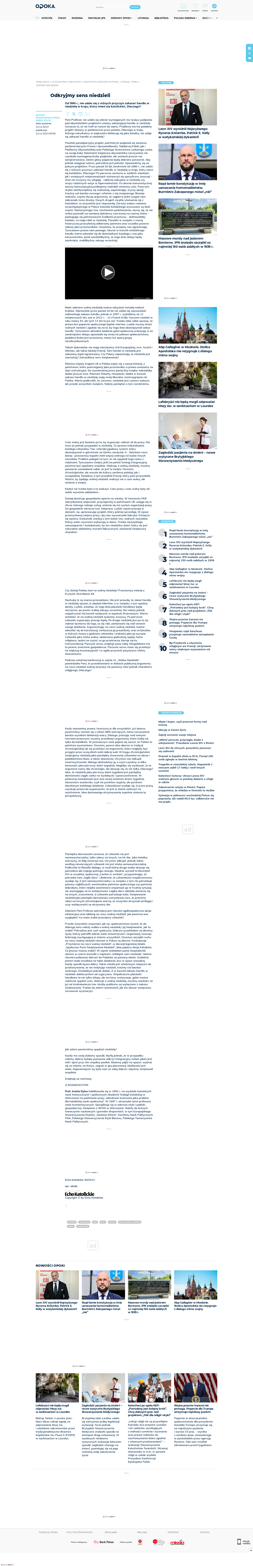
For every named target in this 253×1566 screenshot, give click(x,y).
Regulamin (111, 1532)
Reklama (142, 1532)
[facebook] (249, 48)
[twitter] (249, 53)
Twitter (74, 114)
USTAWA (112, 1222)
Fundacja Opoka (48, 1532)
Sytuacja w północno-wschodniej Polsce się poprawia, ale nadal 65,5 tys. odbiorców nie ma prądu (186, 798)
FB (68, 114)
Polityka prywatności (80, 1532)
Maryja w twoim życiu (172, 729)
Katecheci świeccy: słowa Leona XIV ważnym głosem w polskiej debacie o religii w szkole (185, 779)
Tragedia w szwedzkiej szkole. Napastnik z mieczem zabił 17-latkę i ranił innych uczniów (185, 767)
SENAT (102, 1222)
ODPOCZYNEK (84, 1222)
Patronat (173, 1532)
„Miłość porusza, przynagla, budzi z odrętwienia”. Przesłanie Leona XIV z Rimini (186, 741)
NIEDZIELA (72, 1222)
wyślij (87, 114)
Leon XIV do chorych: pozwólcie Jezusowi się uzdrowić (184, 749)
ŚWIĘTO (71, 1226)
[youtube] (249, 58)
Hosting (204, 1532)
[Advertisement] (126, 46)
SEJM (95, 1222)
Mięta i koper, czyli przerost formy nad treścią (182, 723)
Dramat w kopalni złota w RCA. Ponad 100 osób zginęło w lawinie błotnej (185, 757)
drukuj (81, 114)
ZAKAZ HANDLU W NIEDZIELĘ (129, 1222)
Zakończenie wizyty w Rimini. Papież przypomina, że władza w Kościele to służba (186, 788)
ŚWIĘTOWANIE (82, 1226)
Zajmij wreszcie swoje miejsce (177, 734)
